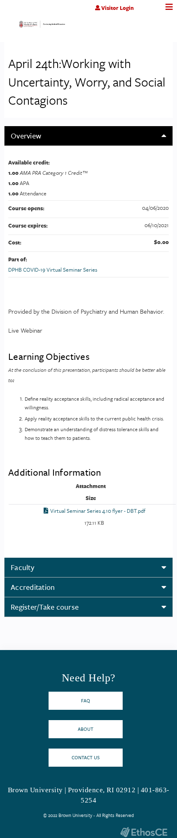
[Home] (42, 26)
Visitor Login (117, 8)
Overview (26, 135)
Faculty (22, 567)
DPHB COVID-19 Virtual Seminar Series (52, 269)
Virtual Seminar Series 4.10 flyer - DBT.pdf (97, 511)
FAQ (85, 700)
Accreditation (33, 587)
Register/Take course (45, 606)
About (85, 728)
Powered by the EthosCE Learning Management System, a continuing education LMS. (143, 832)
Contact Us (86, 757)
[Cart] (151, 12)
